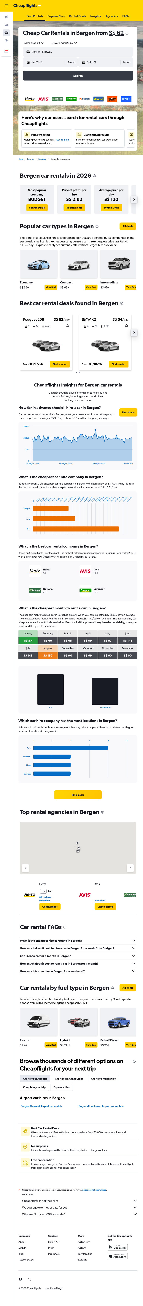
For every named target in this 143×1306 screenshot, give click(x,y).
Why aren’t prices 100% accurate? (43, 1214)
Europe (30, 159)
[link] (37, 207)
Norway (42, 159)
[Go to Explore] (6, 40)
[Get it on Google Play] (118, 1247)
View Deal (51, 287)
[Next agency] (130, 868)
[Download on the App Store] (118, 1256)
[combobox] (34, 43)
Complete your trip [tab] (34, 1087)
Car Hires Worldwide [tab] (103, 1078)
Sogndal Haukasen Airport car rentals (101, 1106)
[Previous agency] (25, 868)
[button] (6, 6)
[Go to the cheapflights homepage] (27, 6)
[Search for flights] (6, 17)
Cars (20, 159)
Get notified (62, 139)
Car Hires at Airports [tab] (35, 1078)
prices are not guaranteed (94, 1190)
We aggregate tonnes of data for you (45, 1207)
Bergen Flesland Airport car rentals (41, 1106)
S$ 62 (116, 32)
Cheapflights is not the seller (40, 1201)
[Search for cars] (6, 33)
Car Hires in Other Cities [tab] (69, 1078)
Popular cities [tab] (61, 1087)
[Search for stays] (6, 25)
